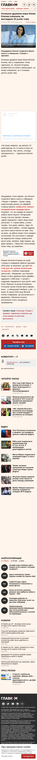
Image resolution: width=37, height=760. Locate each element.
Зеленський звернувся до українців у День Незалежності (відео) (18, 663)
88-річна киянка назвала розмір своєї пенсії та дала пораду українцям (23, 479)
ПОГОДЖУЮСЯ (28, 756)
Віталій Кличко (9, 326)
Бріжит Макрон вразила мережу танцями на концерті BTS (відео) (23, 490)
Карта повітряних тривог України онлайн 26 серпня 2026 (22, 575)
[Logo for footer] (9, 699)
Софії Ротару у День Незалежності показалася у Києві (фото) (20, 584)
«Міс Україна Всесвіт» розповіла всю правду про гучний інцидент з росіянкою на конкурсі (23, 412)
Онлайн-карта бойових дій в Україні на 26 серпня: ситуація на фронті (22, 567)
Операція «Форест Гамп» (25, 8)
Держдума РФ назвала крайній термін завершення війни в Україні (16, 655)
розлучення (5, 329)
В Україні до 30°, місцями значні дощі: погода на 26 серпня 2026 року (16, 625)
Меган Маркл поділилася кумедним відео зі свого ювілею (24, 456)
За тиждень (5, 561)
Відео (4, 427)
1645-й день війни (7, 8)
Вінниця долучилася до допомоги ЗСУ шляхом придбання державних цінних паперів (23, 400)
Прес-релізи (8, 670)
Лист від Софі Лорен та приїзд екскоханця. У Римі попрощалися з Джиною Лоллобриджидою (23, 387)
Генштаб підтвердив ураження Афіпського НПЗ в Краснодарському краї (18, 632)
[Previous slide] (31, 8)
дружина (18, 326)
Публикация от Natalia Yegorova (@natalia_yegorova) (19, 139)
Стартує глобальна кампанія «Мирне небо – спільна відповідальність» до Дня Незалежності (24, 678)
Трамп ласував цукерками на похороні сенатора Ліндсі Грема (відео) (23, 468)
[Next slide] (35, 8)
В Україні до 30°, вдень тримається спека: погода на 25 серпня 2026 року (17, 648)
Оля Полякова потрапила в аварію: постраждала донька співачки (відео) (24, 432)
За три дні (14, 561)
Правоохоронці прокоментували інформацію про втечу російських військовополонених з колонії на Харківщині (22, 610)
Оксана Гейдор (30, 22)
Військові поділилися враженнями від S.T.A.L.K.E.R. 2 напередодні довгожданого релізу (22, 445)
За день (21, 561)
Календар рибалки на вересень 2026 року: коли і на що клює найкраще (21, 600)
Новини (5, 620)
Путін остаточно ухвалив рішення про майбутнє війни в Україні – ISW (22, 592)
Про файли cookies (6, 756)
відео (24, 326)
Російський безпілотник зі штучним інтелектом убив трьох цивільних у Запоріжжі (14, 640)
